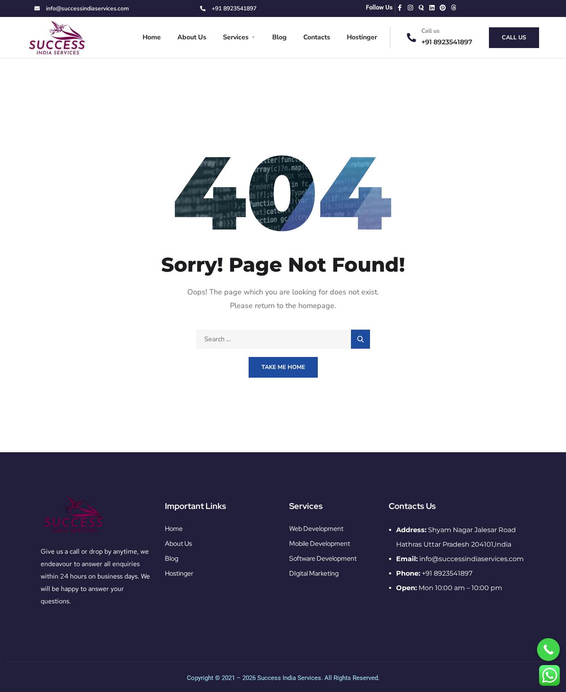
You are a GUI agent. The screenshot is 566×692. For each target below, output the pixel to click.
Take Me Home (283, 367)
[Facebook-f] (399, 7)
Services (236, 37)
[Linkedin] (432, 7)
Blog (279, 37)
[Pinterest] (442, 7)
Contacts (316, 37)
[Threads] (453, 7)
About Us (191, 37)
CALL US (514, 37)
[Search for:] (283, 339)
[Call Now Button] (548, 649)
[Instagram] (410, 7)
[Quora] (421, 7)
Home (152, 37)
